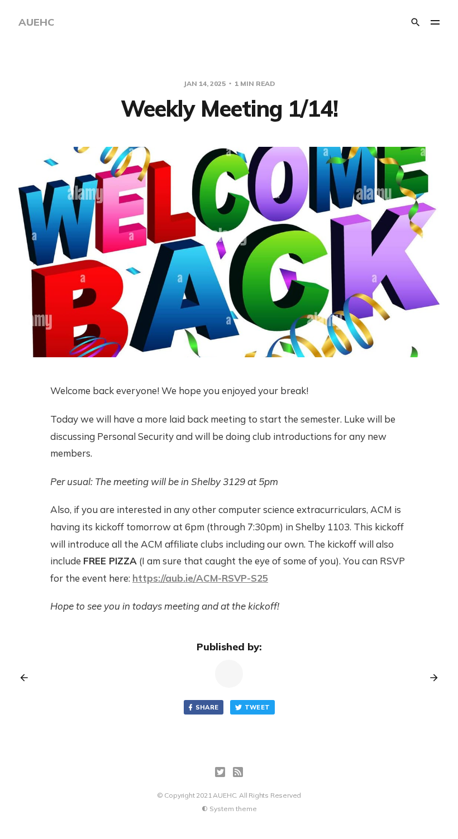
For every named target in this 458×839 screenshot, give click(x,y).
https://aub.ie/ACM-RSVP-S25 (200, 578)
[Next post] (430, 677)
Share (207, 707)
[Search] (415, 22)
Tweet (257, 707)
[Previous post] (28, 677)
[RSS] (238, 772)
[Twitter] (220, 772)
